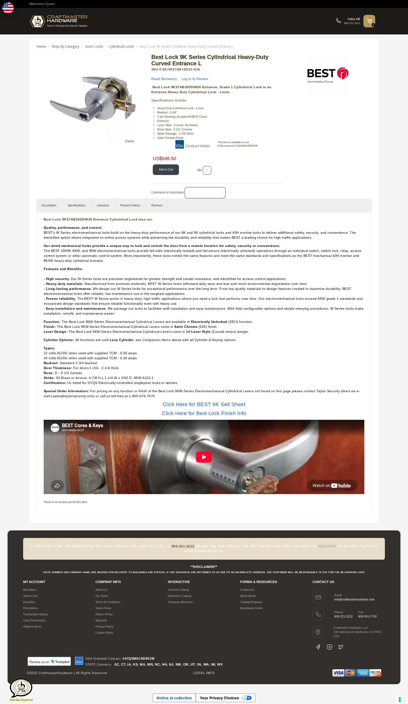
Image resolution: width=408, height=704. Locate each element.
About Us (101, 590)
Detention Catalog (179, 596)
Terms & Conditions (107, 602)
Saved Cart (30, 596)
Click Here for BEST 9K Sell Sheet (204, 404)
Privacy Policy (104, 626)
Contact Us (247, 590)
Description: (49, 205)
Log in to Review (195, 79)
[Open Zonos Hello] (8, 8)
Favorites (29, 602)
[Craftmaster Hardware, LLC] (58, 21)
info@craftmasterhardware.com (354, 599)
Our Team (101, 596)
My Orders (29, 590)
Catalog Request (251, 602)
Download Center (251, 608)
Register (327, 546)
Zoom (129, 141)
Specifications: (77, 205)
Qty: (199, 170)
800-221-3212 (343, 616)
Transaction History (35, 614)
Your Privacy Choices (219, 698)
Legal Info (204, 673)
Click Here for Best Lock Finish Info (204, 413)
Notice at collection (174, 698)
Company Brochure (180, 602)
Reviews (156, 205)
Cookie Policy (104, 632)
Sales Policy (103, 608)
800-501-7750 (367, 616)
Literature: (103, 205)
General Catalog (178, 590)
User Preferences (34, 620)
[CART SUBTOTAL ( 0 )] (369, 20)
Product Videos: (130, 205)
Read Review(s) (164, 79)
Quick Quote (248, 596)
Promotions (30, 608)
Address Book (32, 626)
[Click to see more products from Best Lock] (328, 75)
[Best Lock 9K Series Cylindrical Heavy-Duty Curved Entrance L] (92, 56)
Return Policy (104, 614)
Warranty (101, 620)
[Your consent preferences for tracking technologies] (399, 699)
